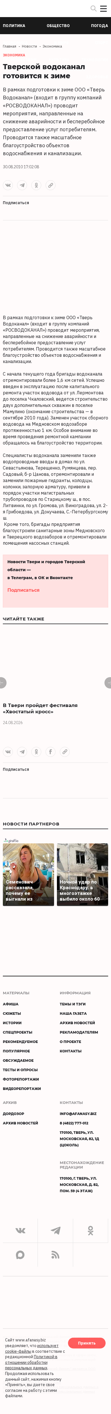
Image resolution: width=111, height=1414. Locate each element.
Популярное (16, 1051)
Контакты (71, 1051)
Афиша (10, 1004)
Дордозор (13, 1113)
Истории (12, 1022)
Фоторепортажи (21, 1079)
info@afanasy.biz (78, 1113)
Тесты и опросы (20, 1069)
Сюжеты (12, 1013)
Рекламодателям (79, 1032)
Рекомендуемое (20, 1041)
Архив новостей (77, 1022)
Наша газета (73, 1013)
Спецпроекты (17, 1032)
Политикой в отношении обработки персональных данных (31, 1362)
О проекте (70, 1041)
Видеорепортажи (22, 1088)
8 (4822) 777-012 (74, 1123)
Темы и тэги (73, 1004)
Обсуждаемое (18, 1060)
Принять (87, 1343)
